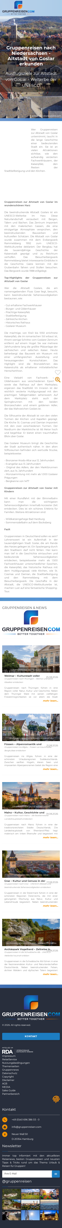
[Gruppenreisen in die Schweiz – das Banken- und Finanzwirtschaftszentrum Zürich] (49, 1204)
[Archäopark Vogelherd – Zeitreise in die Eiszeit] (11, 1204)
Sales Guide (9, 1090)
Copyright (8, 1076)
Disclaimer (8, 1080)
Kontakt (31, 1036)
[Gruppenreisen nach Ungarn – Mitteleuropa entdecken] (49, 1215)
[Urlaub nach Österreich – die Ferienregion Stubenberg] (11, 1193)
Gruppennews (10, 1069)
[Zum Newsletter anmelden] (56, 1174)
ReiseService (9, 1059)
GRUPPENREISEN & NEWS (24, 608)
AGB (4, 1083)
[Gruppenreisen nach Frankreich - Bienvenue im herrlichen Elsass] (49, 1193)
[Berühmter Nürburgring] (11, 1215)
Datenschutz (9, 1073)
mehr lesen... (50, 700)
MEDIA (6, 1087)
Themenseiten (10, 1066)
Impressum (9, 1056)
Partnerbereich (11, 1094)
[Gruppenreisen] (18, 7)
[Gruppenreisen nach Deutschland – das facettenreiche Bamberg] (30, 1193)
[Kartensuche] (58, 381)
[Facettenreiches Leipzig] (30, 1204)
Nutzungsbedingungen (16, 1063)
